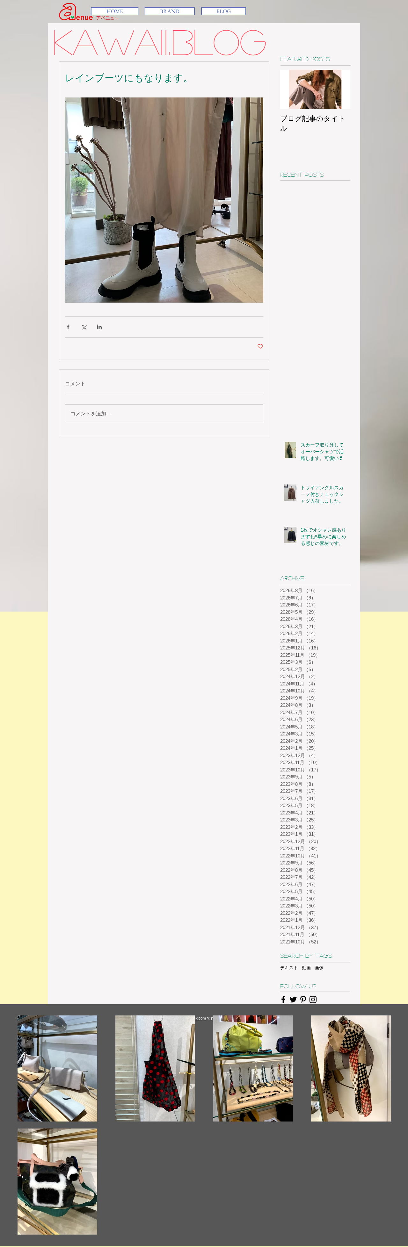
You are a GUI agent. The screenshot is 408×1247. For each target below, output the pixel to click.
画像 (319, 967)
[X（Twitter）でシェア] (84, 327)
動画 (306, 967)
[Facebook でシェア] (68, 327)
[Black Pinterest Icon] (303, 999)
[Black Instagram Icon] (313, 999)
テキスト (289, 967)
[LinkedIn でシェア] (99, 327)
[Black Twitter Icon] (293, 999)
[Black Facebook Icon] (283, 999)
